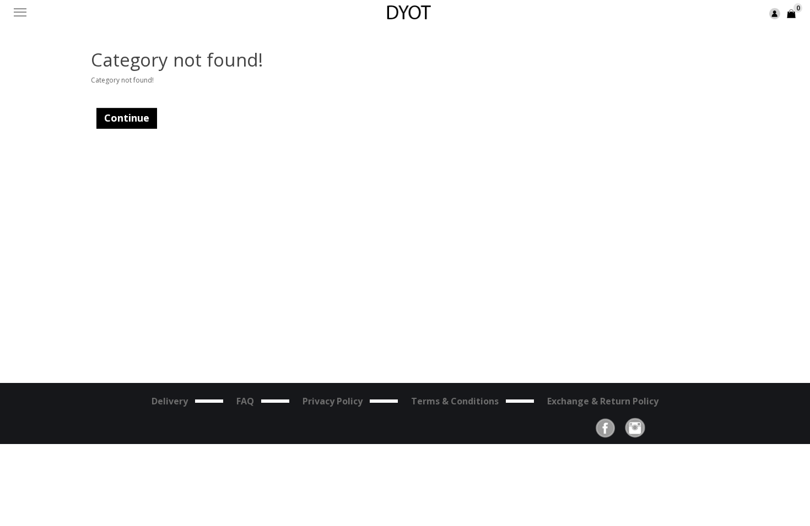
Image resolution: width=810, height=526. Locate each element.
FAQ (245, 401)
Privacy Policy (333, 401)
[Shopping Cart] (791, 13)
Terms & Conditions (455, 401)
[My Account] (774, 13)
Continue (126, 117)
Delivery (170, 401)
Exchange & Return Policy (602, 401)
